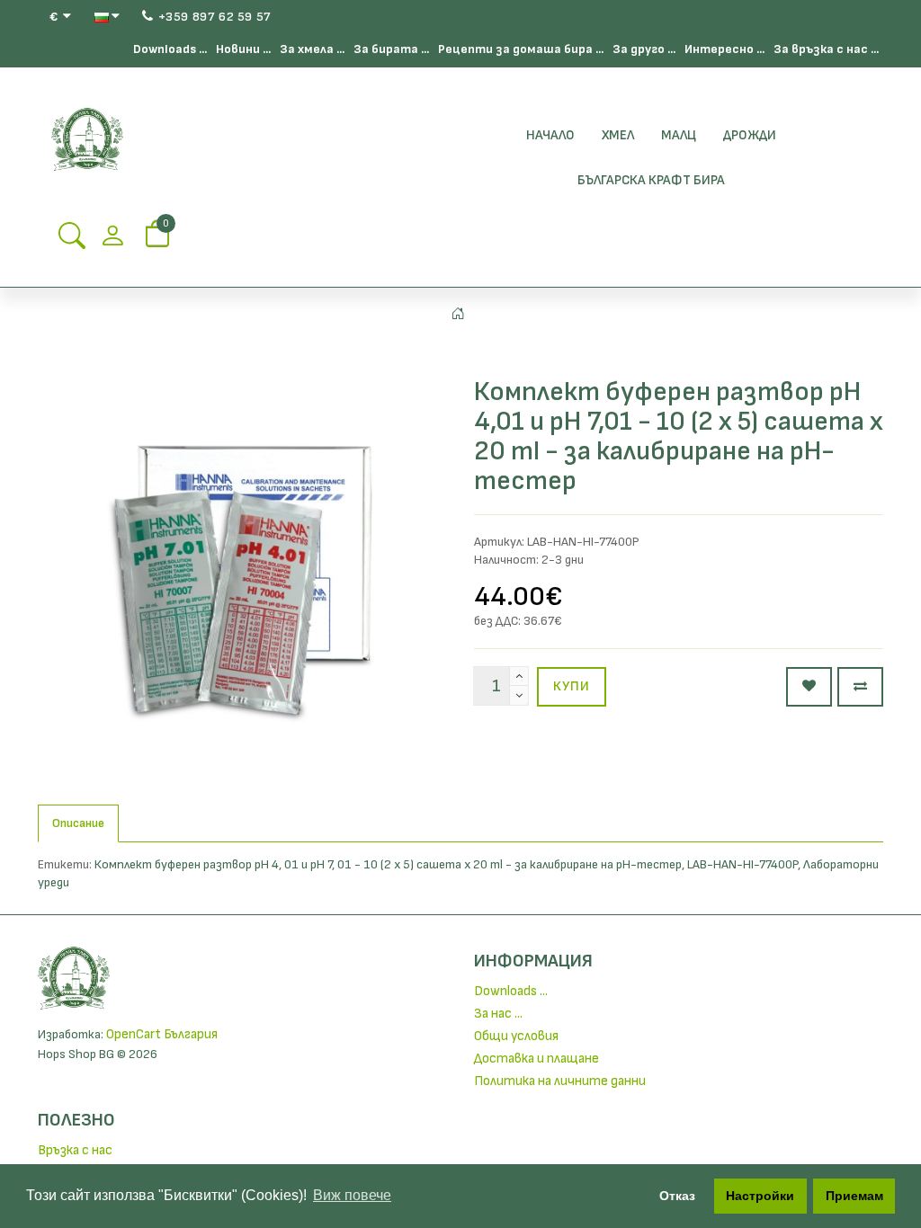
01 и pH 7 (308, 864)
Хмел (618, 135)
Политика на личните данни (560, 1081)
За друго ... (644, 49)
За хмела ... (312, 49)
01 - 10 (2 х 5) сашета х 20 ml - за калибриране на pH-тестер (509, 864)
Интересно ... (724, 49)
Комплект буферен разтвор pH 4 (186, 864)
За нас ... (498, 1013)
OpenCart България (162, 1034)
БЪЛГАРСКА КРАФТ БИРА (651, 180)
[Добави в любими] (809, 687)
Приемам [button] (854, 1195)
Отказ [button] (677, 1195)
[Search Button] (71, 241)
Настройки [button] (760, 1195)
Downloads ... (170, 49)
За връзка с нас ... (826, 49)
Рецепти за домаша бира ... (521, 49)
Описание (78, 823)
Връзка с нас (75, 1150)
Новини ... (243, 49)
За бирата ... (391, 49)
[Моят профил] (112, 241)
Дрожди (749, 135)
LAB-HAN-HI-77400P (742, 864)
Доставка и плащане (536, 1058)
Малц (678, 135)
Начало (550, 135)
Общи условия (516, 1036)
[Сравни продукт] (860, 687)
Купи (571, 686)
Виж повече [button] (352, 1195)
